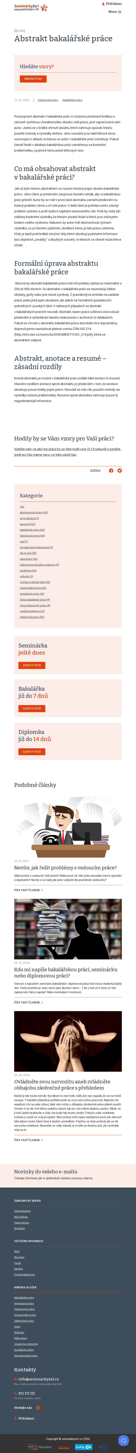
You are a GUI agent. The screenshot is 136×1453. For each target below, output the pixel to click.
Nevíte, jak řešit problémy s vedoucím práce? (65, 868)
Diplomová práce (48, 100)
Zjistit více (32, 665)
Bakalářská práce (72, 100)
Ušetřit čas (33, 78)
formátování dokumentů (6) (36, 547)
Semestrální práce (25, 1315)
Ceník (17, 1263)
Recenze (19, 1257)
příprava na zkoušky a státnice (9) (39, 564)
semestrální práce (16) (33, 588)
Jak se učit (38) (28, 553)
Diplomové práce (24, 1309)
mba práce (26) (29, 559)
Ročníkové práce (24, 1350)
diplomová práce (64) (32, 535)
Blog (16, 1251)
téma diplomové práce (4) (35, 605)
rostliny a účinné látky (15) (35, 582)
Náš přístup (21, 1217)
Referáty (19, 1332)
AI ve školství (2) (29, 518)
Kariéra (18, 1268)
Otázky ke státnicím (26, 1344)
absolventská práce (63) (34, 512)
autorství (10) (27, 524)
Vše (22, 506)
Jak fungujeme (22, 1211)
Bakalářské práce (24, 1297)
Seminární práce (24, 1303)
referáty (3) (26, 576)
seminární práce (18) (32, 593)
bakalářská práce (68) (32, 530)
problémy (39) (28, 570)
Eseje (17, 1326)
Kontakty (19, 1228)
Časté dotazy (21, 1222)
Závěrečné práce (24, 1320)
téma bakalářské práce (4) (35, 599)
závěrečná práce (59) (32, 617)
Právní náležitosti (24, 1274)
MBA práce (20, 1338)
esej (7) (24, 541)
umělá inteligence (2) (32, 611)
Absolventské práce (26, 1355)
